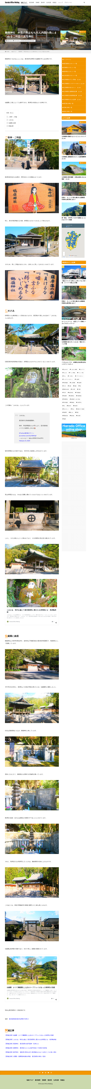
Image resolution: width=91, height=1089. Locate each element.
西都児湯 (66, 415)
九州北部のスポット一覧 (70, 75)
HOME (7, 51)
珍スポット (66, 409)
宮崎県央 (66, 399)
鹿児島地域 (27, 40)
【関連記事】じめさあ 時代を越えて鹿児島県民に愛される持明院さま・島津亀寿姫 (30, 1039)
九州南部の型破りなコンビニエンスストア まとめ (74, 137)
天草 (65, 392)
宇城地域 (78, 392)
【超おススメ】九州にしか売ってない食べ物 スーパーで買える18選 (74, 281)
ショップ (60, 2)
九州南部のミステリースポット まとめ (74, 83)
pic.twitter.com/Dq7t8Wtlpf (27, 435)
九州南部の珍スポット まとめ (72, 87)
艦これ (71, 412)
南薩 (75, 386)
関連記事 (10, 126)
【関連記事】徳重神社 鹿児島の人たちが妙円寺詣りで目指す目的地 (26, 1048)
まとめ (65, 372)
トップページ (67, 59)
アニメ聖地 (72, 372)
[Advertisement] (45, 16)
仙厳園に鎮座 (11, 123)
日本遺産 (66, 402)
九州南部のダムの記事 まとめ (72, 99)
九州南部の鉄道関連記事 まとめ (73, 95)
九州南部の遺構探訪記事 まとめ (73, 91)
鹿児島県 (31, 2)
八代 (65, 386)
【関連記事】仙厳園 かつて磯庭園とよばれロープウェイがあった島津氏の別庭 (29, 1035)
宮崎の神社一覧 (68, 107)
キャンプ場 (80, 372)
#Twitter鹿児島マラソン (26, 433)
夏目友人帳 (66, 389)
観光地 (22, 40)
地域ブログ (24, 2)
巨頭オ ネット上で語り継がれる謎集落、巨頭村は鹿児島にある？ (74, 198)
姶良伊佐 (71, 392)
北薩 (70, 386)
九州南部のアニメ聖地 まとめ (72, 79)
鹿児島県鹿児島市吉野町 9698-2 (19, 1019)
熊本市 (69, 405)
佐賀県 (79, 382)
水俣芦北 (79, 402)
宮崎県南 (79, 395)
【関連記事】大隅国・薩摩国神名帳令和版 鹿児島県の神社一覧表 (25, 1056)
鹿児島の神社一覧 (68, 103)
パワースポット (17, 40)
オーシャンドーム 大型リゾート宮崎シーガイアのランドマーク (74, 322)
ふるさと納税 (74, 369)
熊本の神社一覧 (68, 111)
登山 (73, 409)
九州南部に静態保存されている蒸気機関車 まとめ (74, 157)
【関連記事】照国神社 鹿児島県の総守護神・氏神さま (22, 1043)
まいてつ (82, 369)
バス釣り (71, 376)
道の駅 (78, 415)
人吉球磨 (73, 382)
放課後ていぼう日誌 (75, 399)
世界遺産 (66, 382)
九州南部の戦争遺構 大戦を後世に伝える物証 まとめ (74, 178)
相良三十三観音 (80, 409)
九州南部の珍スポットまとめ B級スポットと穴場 (74, 343)
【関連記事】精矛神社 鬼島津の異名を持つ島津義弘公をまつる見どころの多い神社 (30, 1052)
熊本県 (43, 2)
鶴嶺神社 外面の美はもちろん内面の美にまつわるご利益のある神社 (34, 51)
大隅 (79, 389)
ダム (65, 376)
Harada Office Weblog (12, 2)
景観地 (72, 402)
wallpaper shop (74, 438)
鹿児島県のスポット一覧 (70, 63)
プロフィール (68, 2)
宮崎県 (37, 2)
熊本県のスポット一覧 (70, 71)
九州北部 (48, 2)
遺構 (65, 418)
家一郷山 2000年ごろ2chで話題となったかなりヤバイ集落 (74, 218)
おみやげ (66, 369)
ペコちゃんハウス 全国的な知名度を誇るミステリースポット (74, 363)
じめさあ (10, 120)
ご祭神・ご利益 (12, 117)
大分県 (73, 389)
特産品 (54, 2)
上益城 (77, 379)
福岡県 (65, 412)
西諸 (77, 412)
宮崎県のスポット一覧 (70, 67)
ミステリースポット (68, 379)
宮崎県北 (72, 395)
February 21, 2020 (24, 441)
